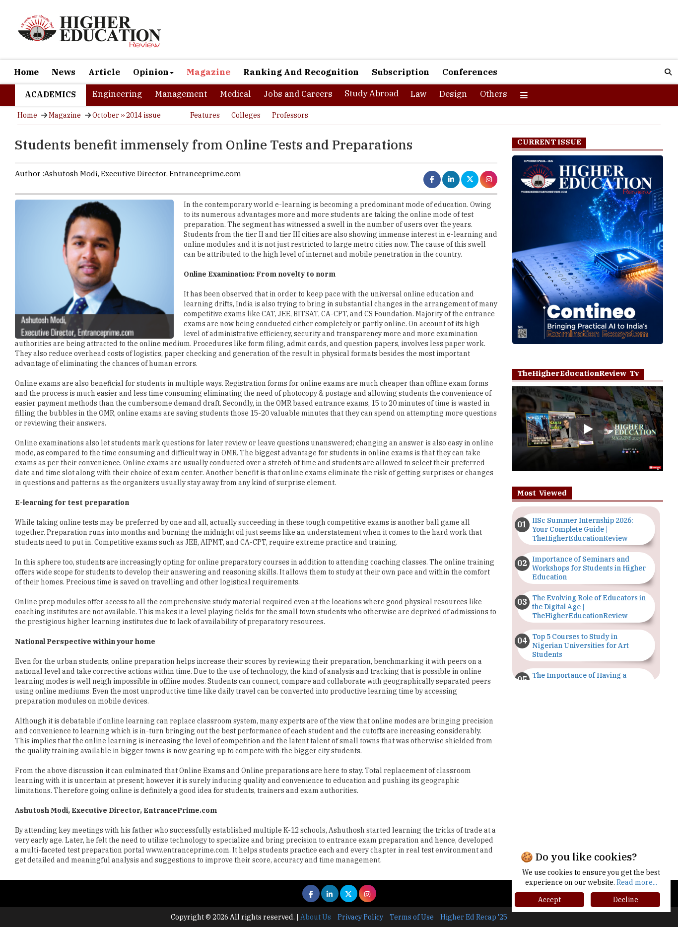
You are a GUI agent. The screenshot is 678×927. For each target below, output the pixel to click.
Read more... (636, 882)
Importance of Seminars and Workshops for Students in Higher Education (589, 568)
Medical (235, 93)
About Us (315, 917)
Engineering (117, 93)
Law (418, 93)
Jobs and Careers (298, 93)
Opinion (151, 72)
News (63, 72)
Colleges (246, 115)
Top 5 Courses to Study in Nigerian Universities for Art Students (580, 645)
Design (453, 93)
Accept (549, 899)
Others (493, 93)
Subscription (400, 72)
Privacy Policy (360, 917)
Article (104, 72)
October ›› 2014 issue (126, 115)
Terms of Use (412, 917)
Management (181, 93)
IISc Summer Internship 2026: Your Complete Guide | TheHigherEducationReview (582, 529)
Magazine (208, 72)
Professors (290, 115)
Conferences (469, 72)
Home (26, 72)
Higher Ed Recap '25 (473, 917)
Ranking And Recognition (301, 72)
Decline (625, 899)
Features (205, 115)
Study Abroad (371, 93)
